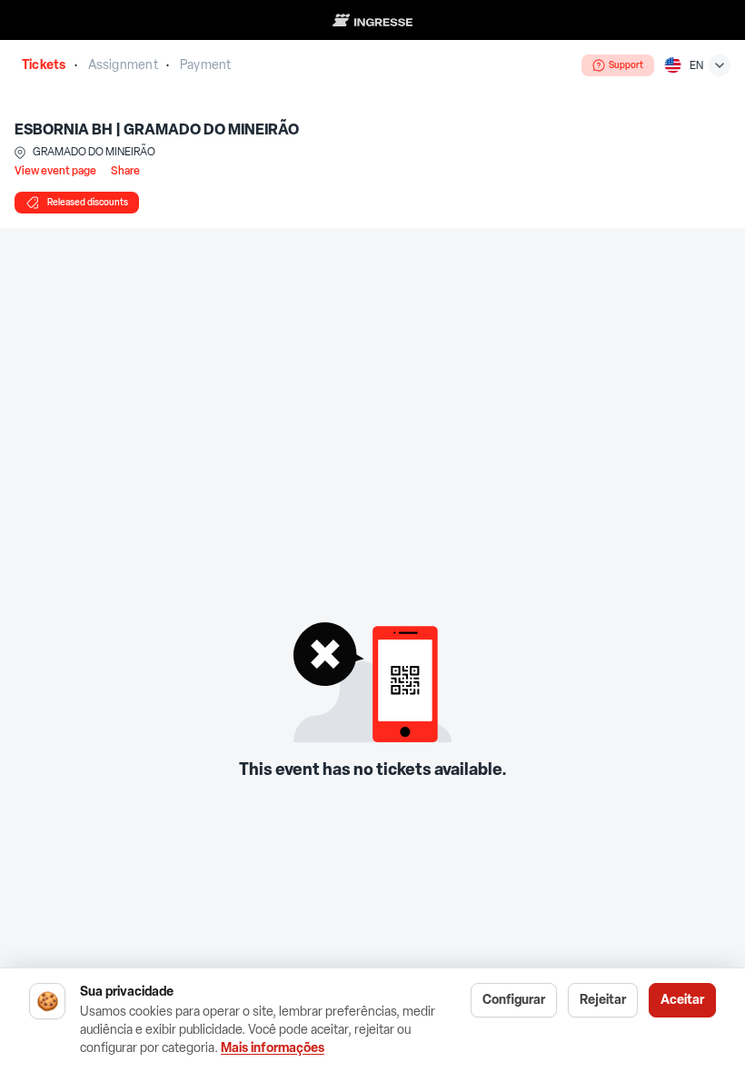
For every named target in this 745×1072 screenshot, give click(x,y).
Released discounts (87, 202)
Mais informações (272, 1048)
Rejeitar (603, 999)
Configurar (513, 999)
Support (626, 65)
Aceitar (682, 999)
